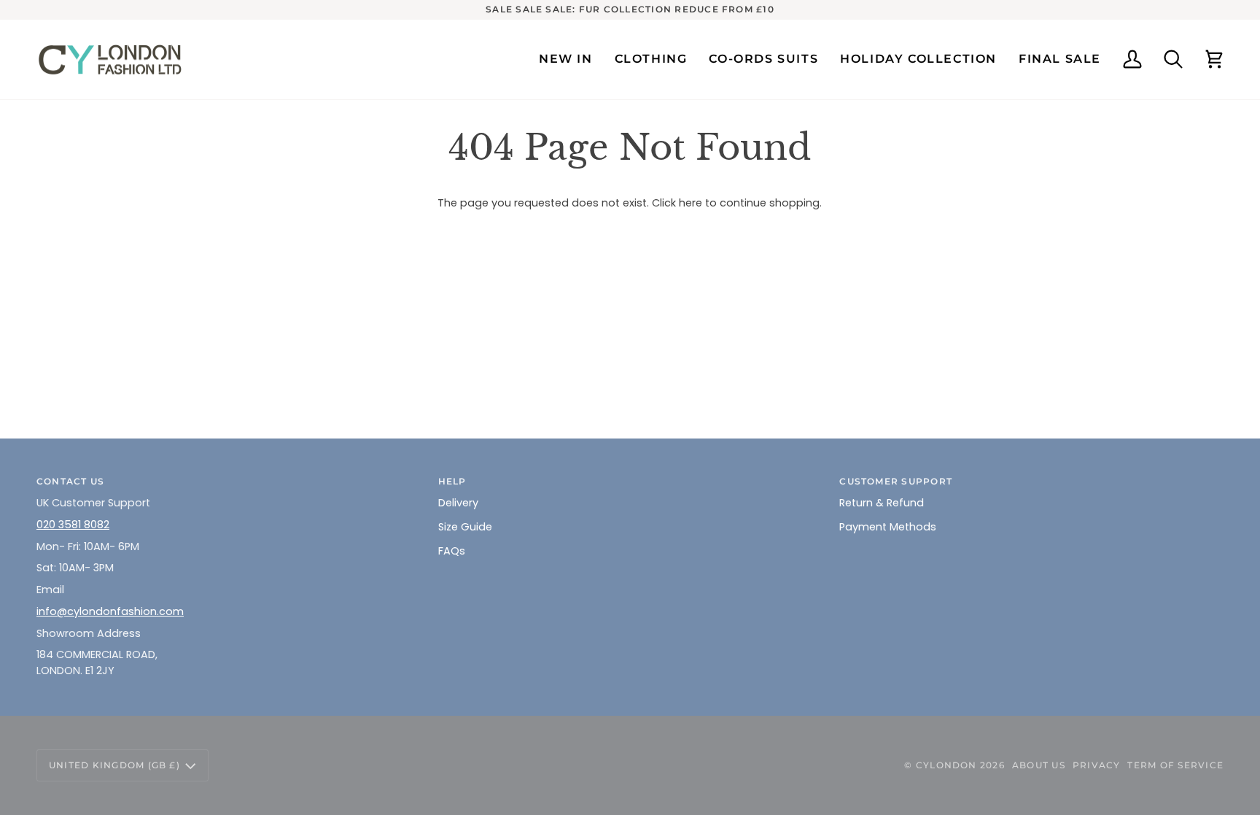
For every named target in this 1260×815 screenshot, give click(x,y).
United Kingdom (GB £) (114, 765)
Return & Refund (881, 502)
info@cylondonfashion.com (110, 611)
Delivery (458, 502)
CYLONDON (946, 765)
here (690, 203)
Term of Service (1175, 765)
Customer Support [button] (895, 481)
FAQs (451, 551)
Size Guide (465, 526)
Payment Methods (887, 526)
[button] (651, 60)
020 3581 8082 (72, 524)
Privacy (1097, 765)
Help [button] (452, 481)
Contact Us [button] (70, 481)
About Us (1038, 765)
